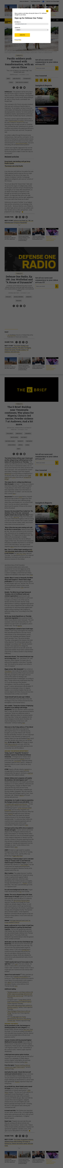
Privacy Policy (18, 39)
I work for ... (18, 27)
